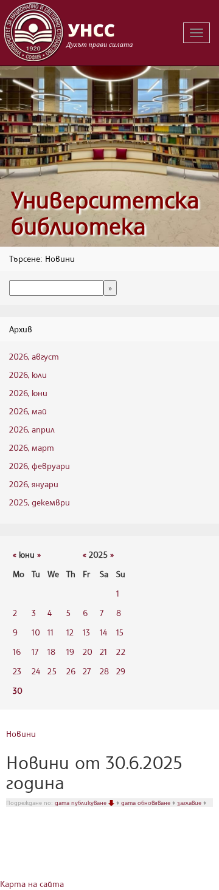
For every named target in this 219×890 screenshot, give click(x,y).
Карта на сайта (32, 883)
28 (104, 671)
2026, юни (28, 393)
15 (119, 632)
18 (51, 651)
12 (70, 632)
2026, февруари (39, 465)
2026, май (28, 411)
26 (70, 671)
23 (17, 671)
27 (87, 671)
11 (50, 632)
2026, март (31, 447)
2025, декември (39, 502)
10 (36, 632)
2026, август (34, 356)
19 (70, 651)
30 (18, 690)
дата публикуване (81, 802)
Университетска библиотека (105, 213)
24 (36, 671)
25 (52, 671)
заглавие (190, 802)
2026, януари (33, 484)
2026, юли (28, 374)
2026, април (32, 429)
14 (103, 632)
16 (17, 651)
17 (35, 651)
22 (120, 651)
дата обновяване (146, 802)
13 (86, 632)
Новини (21, 733)
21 (103, 651)
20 (87, 651)
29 (120, 671)
